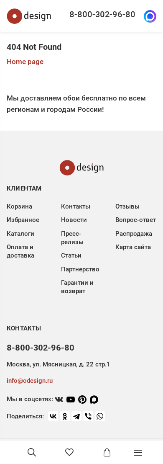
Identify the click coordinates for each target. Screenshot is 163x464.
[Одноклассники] (65, 416)
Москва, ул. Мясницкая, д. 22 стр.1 (58, 364)
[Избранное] (69, 452)
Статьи (71, 255)
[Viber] (88, 416)
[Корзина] (107, 452)
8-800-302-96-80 (102, 14)
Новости (74, 220)
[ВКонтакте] (53, 416)
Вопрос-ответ (135, 220)
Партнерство (80, 269)
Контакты (75, 206)
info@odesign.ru (30, 380)
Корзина (19, 206)
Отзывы (127, 206)
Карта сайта (133, 247)
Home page (25, 61)
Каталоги (20, 233)
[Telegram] (76, 416)
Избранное (23, 220)
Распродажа (133, 233)
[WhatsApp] (100, 416)
